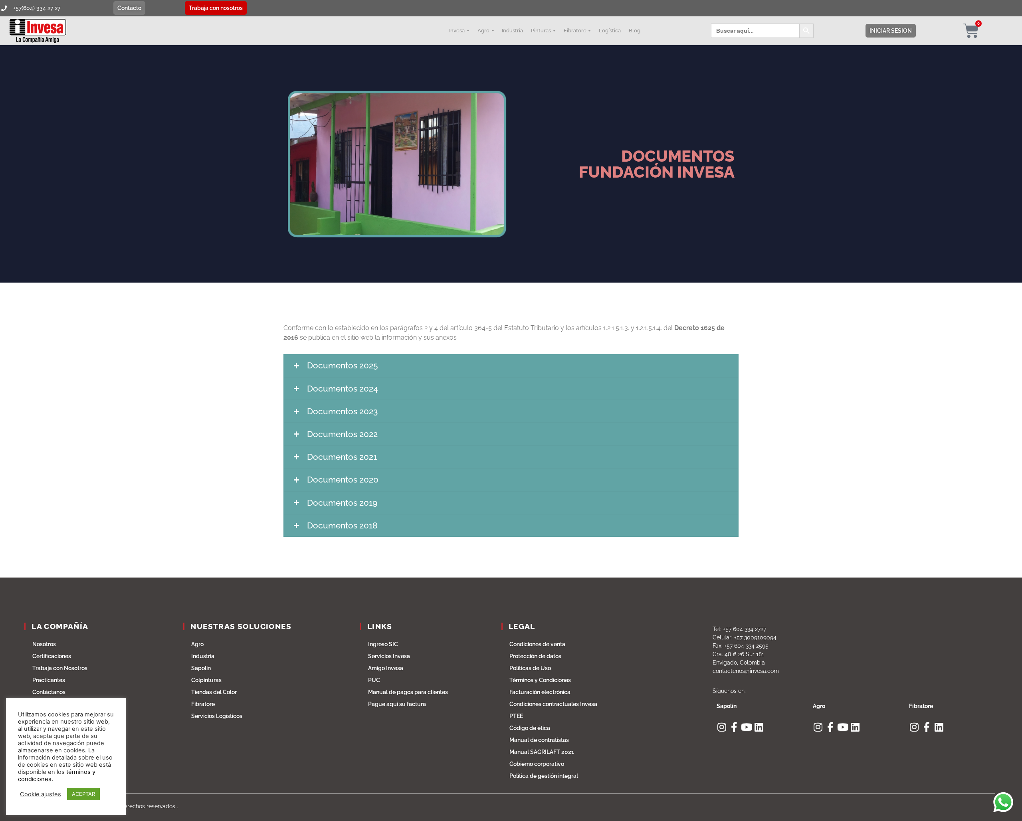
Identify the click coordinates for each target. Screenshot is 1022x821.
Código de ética (529, 728)
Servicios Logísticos (216, 716)
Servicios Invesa (389, 656)
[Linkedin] (759, 727)
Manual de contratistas (539, 740)
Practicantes (48, 680)
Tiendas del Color (214, 692)
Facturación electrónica (539, 692)
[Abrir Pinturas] (554, 30)
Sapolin (201, 668)
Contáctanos (48, 692)
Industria (202, 656)
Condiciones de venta (537, 644)
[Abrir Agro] (492, 30)
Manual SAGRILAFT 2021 (541, 752)
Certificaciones (51, 656)
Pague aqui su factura (397, 704)
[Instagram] (722, 727)
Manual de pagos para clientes (408, 692)
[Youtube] (746, 727)
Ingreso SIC (383, 644)
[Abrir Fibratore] (589, 30)
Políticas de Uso (530, 668)
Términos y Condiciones (540, 680)
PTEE (516, 716)
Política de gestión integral (543, 776)
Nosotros (44, 644)
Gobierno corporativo (536, 764)
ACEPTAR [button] (83, 794)
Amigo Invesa (385, 668)
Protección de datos (535, 656)
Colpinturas (206, 680)
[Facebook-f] (734, 727)
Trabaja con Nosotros (59, 668)
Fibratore (203, 704)
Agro (197, 644)
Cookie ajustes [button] (40, 794)
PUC (374, 680)
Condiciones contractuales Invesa (553, 704)
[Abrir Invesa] (468, 30)
